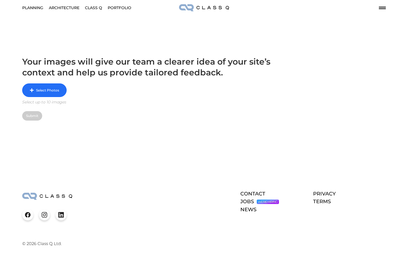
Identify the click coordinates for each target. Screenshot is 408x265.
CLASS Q (93, 7)
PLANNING (32, 7)
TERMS (322, 201)
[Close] (27, 214)
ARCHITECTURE (64, 7)
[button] (44, 90)
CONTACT (252, 194)
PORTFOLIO (119, 7)
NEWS (248, 210)
